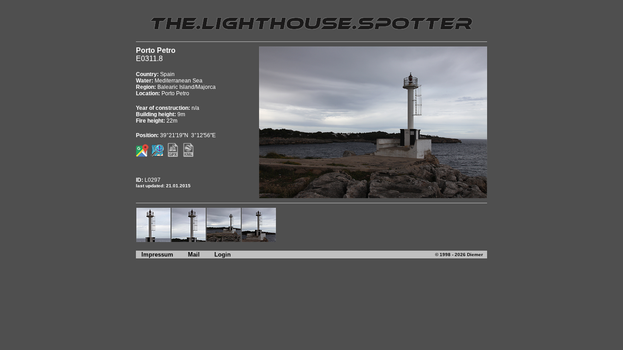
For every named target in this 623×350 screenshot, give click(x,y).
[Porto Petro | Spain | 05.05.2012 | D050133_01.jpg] (188, 240)
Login (222, 254)
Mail (194, 254)
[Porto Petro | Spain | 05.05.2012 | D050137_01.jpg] (258, 240)
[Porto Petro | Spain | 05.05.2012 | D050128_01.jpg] (153, 240)
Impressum (154, 254)
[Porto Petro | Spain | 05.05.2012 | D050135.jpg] (223, 240)
